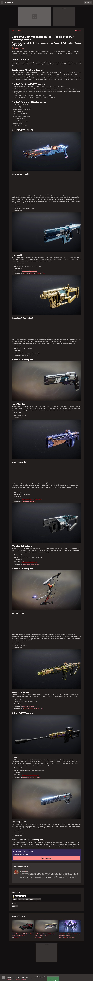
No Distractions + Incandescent (30, 775)
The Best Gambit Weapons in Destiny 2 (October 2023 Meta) (69, 934)
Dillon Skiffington (64, 937)
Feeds (17, 977)
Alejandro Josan (19, 48)
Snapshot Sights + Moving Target (31, 777)
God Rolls (32, 899)
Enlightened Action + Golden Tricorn (32, 499)
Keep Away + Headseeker (29, 501)
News (14, 899)
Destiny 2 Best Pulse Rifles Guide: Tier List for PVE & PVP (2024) (22, 934)
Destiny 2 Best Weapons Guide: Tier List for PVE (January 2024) (46, 934)
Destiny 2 (14, 906)
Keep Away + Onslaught (28, 706)
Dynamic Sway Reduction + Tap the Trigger (33, 273)
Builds (38, 899)
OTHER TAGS (14, 903)
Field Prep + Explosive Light (29, 562)
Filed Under (16, 892)
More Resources (25, 977)
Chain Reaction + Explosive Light (31, 564)
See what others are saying (20, 854)
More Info (9, 977)
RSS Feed (18, 979)
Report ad (64, 8)
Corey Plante (16, 937)
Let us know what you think (23, 851)
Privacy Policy (9, 979)
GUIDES (19, 30)
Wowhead (24, 979)
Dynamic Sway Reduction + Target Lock (33, 708)
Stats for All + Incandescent (29, 271)
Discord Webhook (23, 899)
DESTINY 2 (14, 30)
